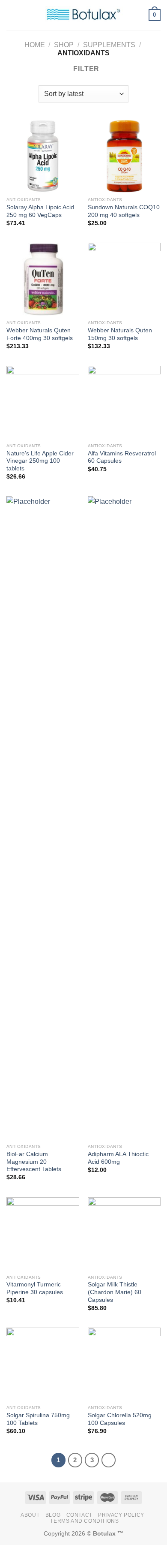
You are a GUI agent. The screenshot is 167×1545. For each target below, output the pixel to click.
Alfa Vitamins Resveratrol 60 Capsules (122, 457)
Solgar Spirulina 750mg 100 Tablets (38, 1419)
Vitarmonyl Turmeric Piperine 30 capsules (34, 1288)
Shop (64, 44)
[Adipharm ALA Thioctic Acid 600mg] (124, 817)
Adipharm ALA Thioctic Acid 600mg (118, 1158)
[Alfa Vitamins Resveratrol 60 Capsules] (124, 402)
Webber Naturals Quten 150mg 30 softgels (120, 334)
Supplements (109, 44)
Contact (79, 1515)
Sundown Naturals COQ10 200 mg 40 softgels (124, 211)
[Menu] (11, 14)
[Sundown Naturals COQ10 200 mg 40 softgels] (124, 156)
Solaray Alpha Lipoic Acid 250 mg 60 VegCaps (40, 211)
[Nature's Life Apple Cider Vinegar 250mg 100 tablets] (42, 402)
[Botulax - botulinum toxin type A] (83, 15)
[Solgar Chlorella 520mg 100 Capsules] (124, 1364)
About (30, 1515)
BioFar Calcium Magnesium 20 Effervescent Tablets (33, 1161)
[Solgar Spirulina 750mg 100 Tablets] (42, 1364)
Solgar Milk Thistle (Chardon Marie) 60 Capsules (114, 1292)
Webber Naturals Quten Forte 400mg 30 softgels (39, 334)
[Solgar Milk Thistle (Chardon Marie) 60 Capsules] (124, 1233)
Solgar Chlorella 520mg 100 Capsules (120, 1419)
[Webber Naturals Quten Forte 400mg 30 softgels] (42, 279)
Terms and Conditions (84, 1521)
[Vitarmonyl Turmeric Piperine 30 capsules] (42, 1233)
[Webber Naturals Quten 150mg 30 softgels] (124, 279)
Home (34, 44)
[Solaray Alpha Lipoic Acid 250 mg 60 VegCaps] (42, 156)
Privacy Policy (121, 1515)
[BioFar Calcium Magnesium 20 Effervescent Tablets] (42, 817)
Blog (52, 1515)
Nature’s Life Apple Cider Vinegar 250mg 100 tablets (40, 461)
